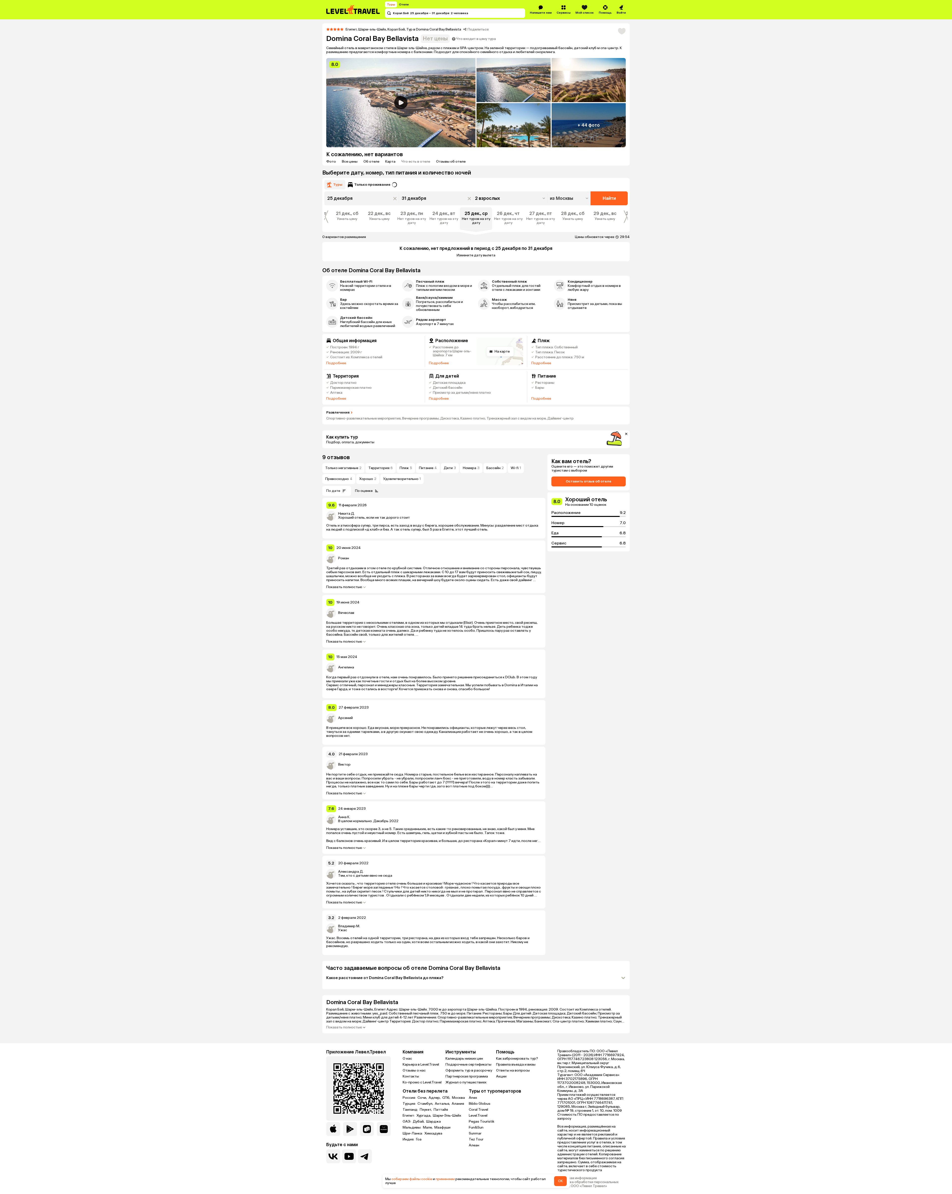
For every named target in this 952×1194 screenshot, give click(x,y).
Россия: (409, 1098)
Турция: (409, 1104)
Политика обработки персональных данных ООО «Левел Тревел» (588, 1184)
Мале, (428, 1128)
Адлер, (435, 1098)
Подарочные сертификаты (468, 1064)
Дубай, (419, 1122)
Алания (458, 1104)
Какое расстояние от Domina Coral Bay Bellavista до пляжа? (385, 977)
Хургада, (424, 1116)
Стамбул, (425, 1104)
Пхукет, (426, 1110)
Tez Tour (476, 1139)
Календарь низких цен (464, 1058)
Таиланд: (411, 1110)
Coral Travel (478, 1109)
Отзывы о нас (414, 1070)
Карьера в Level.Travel (421, 1064)
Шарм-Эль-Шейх (447, 1116)
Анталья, (443, 1104)
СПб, (446, 1098)
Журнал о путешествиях (466, 1082)
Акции (501, 1076)
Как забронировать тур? (517, 1058)
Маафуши (442, 1128)
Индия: (409, 1139)
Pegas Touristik (481, 1121)
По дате (333, 491)
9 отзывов (336, 457)
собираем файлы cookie (411, 1179)
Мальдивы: (412, 1128)
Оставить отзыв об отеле (588, 481)
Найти (609, 198)
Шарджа (433, 1122)
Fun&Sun (476, 1127)
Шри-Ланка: (413, 1133)
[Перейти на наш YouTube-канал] (349, 1156)
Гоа (418, 1139)
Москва (458, 1098)
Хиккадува (433, 1133)
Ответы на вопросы (513, 1070)
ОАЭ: (407, 1122)
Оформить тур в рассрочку (469, 1070)
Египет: (409, 1116)
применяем (445, 1179)
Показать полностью (344, 587)
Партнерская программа (467, 1076)
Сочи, (422, 1098)
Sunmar (475, 1133)
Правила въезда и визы (516, 1064)
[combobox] (569, 198)
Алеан (474, 1145)
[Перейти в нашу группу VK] (333, 1156)
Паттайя (441, 1110)
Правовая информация (577, 1178)
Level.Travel (478, 1115)
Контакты (411, 1076)
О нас (407, 1058)
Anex (473, 1098)
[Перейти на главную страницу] (353, 9)
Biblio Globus (479, 1104)
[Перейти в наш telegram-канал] (365, 1156)
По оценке (364, 491)
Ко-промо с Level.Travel (422, 1082)
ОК (560, 1181)
